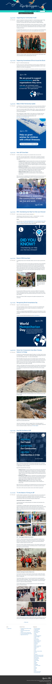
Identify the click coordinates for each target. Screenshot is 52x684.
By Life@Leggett (12, 19)
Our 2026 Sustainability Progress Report (26, 633)
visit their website (35, 425)
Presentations (36, 659)
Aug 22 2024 (12, 258)
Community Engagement (37, 635)
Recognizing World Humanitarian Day (27, 302)
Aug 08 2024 (12, 350)
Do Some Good (36, 638)
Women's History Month (37, 671)
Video (35, 669)
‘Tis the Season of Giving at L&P (25, 492)
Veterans (35, 668)
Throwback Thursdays (37, 665)
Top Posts (35, 667)
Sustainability (36, 664)
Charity (35, 633)
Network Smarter (36, 657)
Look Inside (35, 654)
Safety (35, 661)
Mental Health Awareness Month (38, 655)
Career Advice (36, 632)
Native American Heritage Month (38, 656)
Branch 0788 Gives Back (23, 258)
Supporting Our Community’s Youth (26, 17)
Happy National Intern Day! (24, 634)
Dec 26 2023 (12, 492)
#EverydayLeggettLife (37, 628)
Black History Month (37, 631)
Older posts (25, 622)
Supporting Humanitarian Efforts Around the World (31, 60)
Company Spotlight (36, 636)
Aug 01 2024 (12, 430)
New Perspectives (36, 658)
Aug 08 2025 (12, 103)
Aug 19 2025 (12, 60)
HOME (37, 11)
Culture (35, 637)
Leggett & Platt (9, 628)
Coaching (35, 634)
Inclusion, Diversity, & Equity (38, 651)
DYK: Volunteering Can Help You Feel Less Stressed (31, 212)
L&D (34, 653)
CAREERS (33, 11)
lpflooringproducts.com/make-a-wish (23, 117)
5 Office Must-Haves (37, 629)
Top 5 (35, 666)
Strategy (35, 663)
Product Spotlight (36, 660)
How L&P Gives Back (22, 152)
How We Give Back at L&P (24, 430)
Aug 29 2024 (12, 212)
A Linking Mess (36, 630)
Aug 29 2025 (12, 17)
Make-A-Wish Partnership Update (26, 104)
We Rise (35, 670)
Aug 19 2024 (12, 302)
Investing (35, 652)
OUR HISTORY (27, 11)
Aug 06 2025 (12, 152)
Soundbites (35, 662)
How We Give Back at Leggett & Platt (26, 632)
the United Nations (36, 315)
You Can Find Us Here (37, 672)
